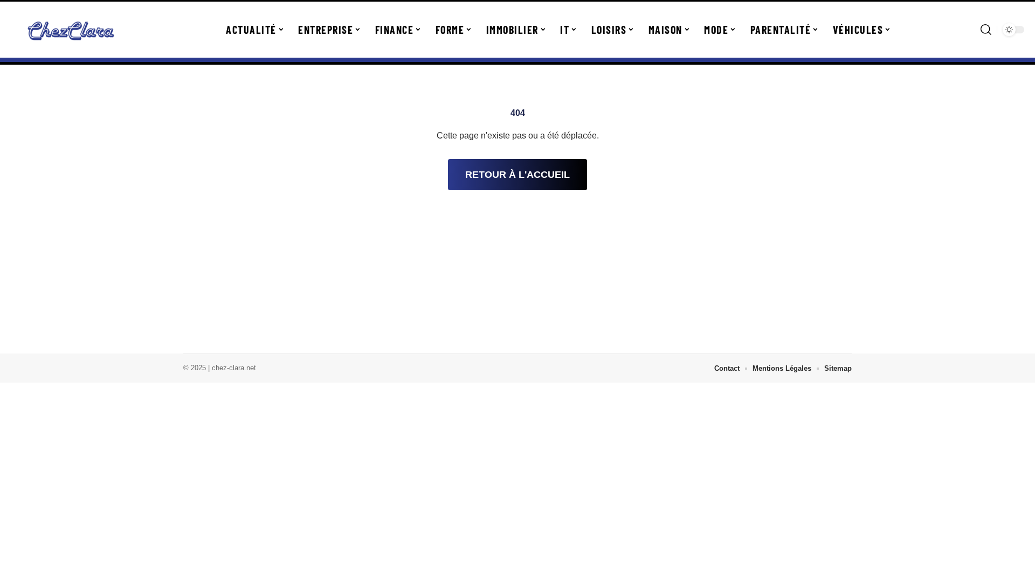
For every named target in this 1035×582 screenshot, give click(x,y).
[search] (986, 29)
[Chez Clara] (71, 30)
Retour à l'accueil (517, 174)
